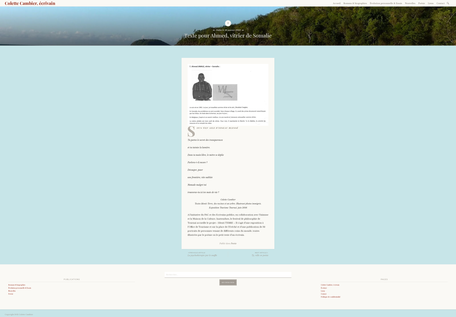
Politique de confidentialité (330, 297)
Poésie (421, 3)
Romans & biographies (355, 3)
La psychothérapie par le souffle (202, 254)
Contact (441, 3)
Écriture (324, 288)
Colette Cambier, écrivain (30, 3)
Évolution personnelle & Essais (386, 3)
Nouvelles (410, 3)
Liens (431, 3)
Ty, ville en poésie (260, 254)
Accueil (337, 3)
